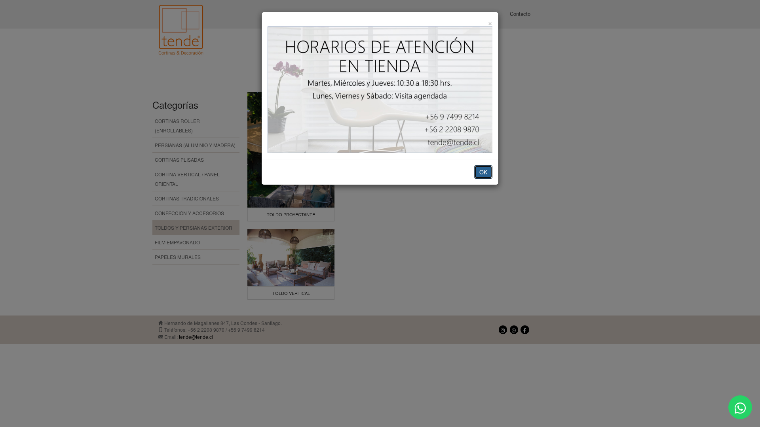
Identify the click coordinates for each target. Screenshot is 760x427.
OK (483, 172)
